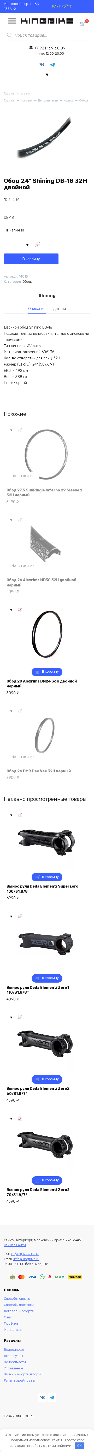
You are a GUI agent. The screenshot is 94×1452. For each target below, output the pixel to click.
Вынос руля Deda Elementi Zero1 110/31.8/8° (38, 990)
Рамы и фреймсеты (19, 1380)
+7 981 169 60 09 (49, 50)
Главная (9, 93)
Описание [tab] (36, 309)
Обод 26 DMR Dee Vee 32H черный (39, 771)
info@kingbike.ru (26, 1259)
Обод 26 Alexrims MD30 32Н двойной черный (41, 582)
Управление (13, 1368)
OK (79, 1446)
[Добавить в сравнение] (37, 244)
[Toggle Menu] (12, 21)
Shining (47, 295)
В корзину (31, 259)
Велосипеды (14, 1350)
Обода (83, 100)
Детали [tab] (59, 309)
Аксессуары (13, 1356)
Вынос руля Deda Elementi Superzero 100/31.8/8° (42, 889)
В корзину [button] (50, 671)
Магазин (25, 93)
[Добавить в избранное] (27, 244)
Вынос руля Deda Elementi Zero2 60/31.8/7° (38, 1091)
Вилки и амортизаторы (22, 1374)
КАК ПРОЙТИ (62, 6)
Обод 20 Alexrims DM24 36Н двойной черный (42, 684)
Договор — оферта (19, 1311)
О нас (8, 1317)
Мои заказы (13, 1330)
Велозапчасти (48, 100)
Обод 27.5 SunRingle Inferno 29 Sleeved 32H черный (44, 493)
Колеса (68, 100)
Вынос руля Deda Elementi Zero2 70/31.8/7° (38, 1192)
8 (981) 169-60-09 (25, 1254)
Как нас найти (15, 1245)
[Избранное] (47, 74)
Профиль (11, 1323)
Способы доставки (19, 1305)
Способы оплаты (17, 1299)
